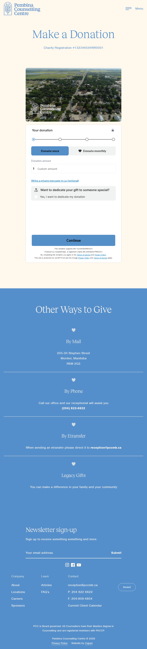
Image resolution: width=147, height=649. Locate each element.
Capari (89, 643)
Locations (18, 592)
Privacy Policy (60, 643)
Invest (127, 587)
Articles (46, 585)
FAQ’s (45, 592)
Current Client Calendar (85, 606)
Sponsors (18, 606)
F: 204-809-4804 (80, 599)
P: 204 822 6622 (80, 592)
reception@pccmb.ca (106, 448)
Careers (17, 599)
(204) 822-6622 (73, 408)
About (15, 585)
